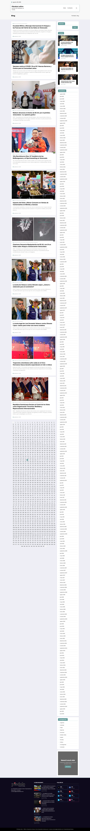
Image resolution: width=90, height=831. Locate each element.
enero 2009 (62, 548)
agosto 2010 (62, 509)
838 (37, 508)
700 (51, 493)
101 (39, 431)
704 (18, 495)
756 (13, 501)
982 (37, 523)
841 (44, 508)
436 (23, 467)
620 (32, 486)
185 (25, 441)
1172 (18, 544)
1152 (13, 542)
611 (54, 484)
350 (32, 458)
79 (30, 430)
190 (37, 441)
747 (35, 499)
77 (25, 430)
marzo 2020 (62, 256)
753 (49, 499)
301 (44, 452)
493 (30, 473)
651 (20, 490)
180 (13, 441)
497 (39, 473)
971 (54, 522)
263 (39, 448)
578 (18, 482)
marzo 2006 (62, 606)
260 (32, 448)
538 (51, 476)
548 (32, 478)
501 (49, 473)
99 (34, 431)
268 (51, 448)
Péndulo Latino (17, 6)
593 (54, 482)
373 (44, 460)
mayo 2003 (62, 687)
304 (51, 452)
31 (44, 424)
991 (16, 525)
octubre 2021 (62, 227)
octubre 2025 (63, 118)
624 (42, 486)
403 (30, 463)
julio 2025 (62, 125)
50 (47, 426)
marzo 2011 (62, 492)
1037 (39, 529)
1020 (42, 527)
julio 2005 (62, 623)
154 (37, 437)
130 (23, 435)
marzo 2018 (62, 293)
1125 (35, 538)
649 (16, 490)
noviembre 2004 (63, 643)
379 (16, 461)
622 (37, 486)
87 (49, 430)
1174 (23, 544)
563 (25, 480)
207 (35, 443)
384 (27, 461)
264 (42, 448)
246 (42, 446)
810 (13, 507)
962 (32, 522)
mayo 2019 (62, 269)
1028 (18, 529)
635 (25, 488)
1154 (18, 542)
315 (35, 454)
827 (54, 507)
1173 (20, 544)
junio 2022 (62, 215)
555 (49, 478)
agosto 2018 (62, 283)
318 (42, 454)
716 (47, 495)
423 (35, 465)
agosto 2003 (62, 679)
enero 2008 (62, 565)
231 (49, 445)
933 (49, 518)
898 (51, 514)
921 (20, 518)
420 (27, 465)
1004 (47, 525)
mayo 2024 (62, 159)
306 (13, 454)
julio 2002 (62, 711)
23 (25, 424)
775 (16, 503)
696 (42, 493)
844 (51, 508)
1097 (54, 535)
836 (32, 508)
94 (23, 431)
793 (16, 505)
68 (47, 428)
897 (49, 514)
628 (51, 486)
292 (23, 452)
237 (20, 446)
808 (51, 505)
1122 (27, 538)
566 (32, 480)
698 (47, 493)
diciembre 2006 (63, 585)
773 (54, 501)
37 (15, 426)
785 (39, 503)
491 (25, 473)
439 (30, 467)
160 (51, 437)
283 (44, 450)
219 (20, 445)
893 (39, 514)
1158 (27, 542)
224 (32, 445)
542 (18, 478)
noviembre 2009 (63, 529)
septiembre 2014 (63, 393)
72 (13, 430)
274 (23, 450)
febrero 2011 (62, 495)
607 (44, 484)
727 (30, 497)
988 (51, 523)
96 (27, 431)
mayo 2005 (62, 628)
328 (23, 456)
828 (13, 508)
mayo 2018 (62, 288)
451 (16, 469)
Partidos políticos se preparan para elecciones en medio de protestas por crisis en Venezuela (48, 787)
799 (30, 505)
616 (23, 486)
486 (13, 473)
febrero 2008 (62, 563)
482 (47, 471)
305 (54, 452)
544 (23, 478)
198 (13, 443)
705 (20, 495)
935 (54, 518)
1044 (13, 531)
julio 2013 (61, 427)
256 (23, 448)
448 (51, 467)
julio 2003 (62, 682)
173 (39, 439)
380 (18, 461)
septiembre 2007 (63, 572)
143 (54, 435)
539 (54, 476)
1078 (51, 533)
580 (23, 482)
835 (30, 508)
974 (18, 523)
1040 (47, 529)
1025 (54, 527)
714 (42, 495)
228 (42, 445)
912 (42, 516)
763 (30, 501)
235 (16, 446)
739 (16, 499)
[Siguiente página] (45, 546)
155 (39, 437)
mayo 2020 (62, 252)
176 (47, 439)
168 (27, 439)
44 (32, 426)
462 (42, 469)
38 (18, 426)
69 (49, 428)
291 (20, 452)
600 (27, 484)
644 (47, 488)
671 (25, 491)
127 (16, 435)
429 (49, 465)
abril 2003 (62, 689)
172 (37, 439)
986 (47, 523)
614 (18, 486)
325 (16, 456)
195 (49, 441)
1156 (23, 542)
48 (42, 426)
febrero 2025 (62, 137)
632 (18, 488)
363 (20, 460)
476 (32, 471)
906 (27, 516)
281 (39, 450)
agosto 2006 (62, 594)
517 (44, 475)
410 (47, 463)
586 (37, 482)
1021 (44, 527)
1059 (49, 531)
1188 (21, 546)
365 (25, 460)
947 (39, 520)
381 (20, 461)
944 (32, 520)
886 (23, 514)
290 (18, 452)
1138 (23, 540)
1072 (37, 533)
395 (54, 461)
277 (30, 450)
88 (51, 430)
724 (23, 497)
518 (47, 475)
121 (44, 433)
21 (20, 424)
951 (49, 520)
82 (37, 430)
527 (25, 476)
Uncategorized (63, 744)
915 (49, 516)
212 (47, 443)
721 (16, 497)
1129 (44, 538)
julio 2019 (61, 264)
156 (42, 437)
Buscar (61, 23)
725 (25, 497)
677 (39, 491)
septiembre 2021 (63, 230)
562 (23, 480)
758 (18, 501)
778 (23, 503)
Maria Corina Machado (18, 23)
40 (23, 426)
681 (49, 491)
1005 (49, 525)
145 (16, 437)
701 (54, 493)
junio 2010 (62, 514)
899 (54, 514)
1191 (29, 546)
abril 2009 (62, 543)
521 (54, 475)
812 (18, 507)
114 (27, 433)
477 (35, 471)
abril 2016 (62, 349)
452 (18, 469)
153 (35, 437)
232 (51, 445)
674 (32, 491)
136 (37, 435)
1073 (39, 533)
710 (32, 495)
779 (25, 503)
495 (35, 473)
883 (16, 514)
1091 (39, 535)
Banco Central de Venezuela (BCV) (20, 200)
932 (47, 518)
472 (23, 471)
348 (27, 458)
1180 (37, 544)
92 (18, 431)
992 (18, 525)
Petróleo (62, 739)
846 (13, 510)
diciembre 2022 (63, 201)
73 (15, 430)
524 (18, 476)
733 (44, 497)
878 (47, 512)
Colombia (20, 360)
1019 (39, 527)
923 (25, 518)
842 (47, 508)
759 (20, 501)
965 (39, 522)
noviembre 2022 (63, 203)
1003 (44, 525)
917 (54, 516)
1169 (54, 542)
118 (37, 433)
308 (18, 454)
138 (42, 435)
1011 (20, 527)
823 (44, 507)
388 (37, 461)
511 (30, 475)
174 (42, 439)
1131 (49, 538)
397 (16, 463)
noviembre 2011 (63, 475)
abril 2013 (62, 434)
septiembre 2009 (63, 534)
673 (30, 491)
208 (37, 443)
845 (54, 508)
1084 (23, 535)
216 (13, 445)
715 (44, 495)
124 (51, 433)
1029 (20, 529)
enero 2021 (62, 242)
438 (27, 467)
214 (51, 443)
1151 (54, 540)
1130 (47, 538)
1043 (54, 529)
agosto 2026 (62, 94)
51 (49, 426)
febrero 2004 (63, 665)
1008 (13, 527)
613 (16, 486)
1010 (18, 527)
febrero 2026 (62, 108)
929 (39, 518)
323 (54, 454)
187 (30, 441)
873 (35, 512)
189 (35, 441)
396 (13, 463)
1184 (47, 544)
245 (39, 446)
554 (47, 478)
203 (25, 443)
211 (44, 443)
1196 (41, 546)
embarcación (20, 242)
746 (32, 499)
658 (37, 490)
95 (25, 431)
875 (39, 512)
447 (49, 467)
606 (42, 484)
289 (16, 452)
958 (23, 522)
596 (18, 484)
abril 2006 (62, 604)
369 (35, 460)
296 (32, 452)
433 (16, 467)
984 (42, 523)
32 (46, 424)
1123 (30, 538)
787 (44, 503)
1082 (18, 535)
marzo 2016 (62, 351)
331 (30, 456)
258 (27, 448)
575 (54, 480)
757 (16, 501)
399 (20, 463)
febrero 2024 (62, 167)
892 (37, 514)
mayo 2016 (62, 346)
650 (18, 490)
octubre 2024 (63, 147)
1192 (31, 546)
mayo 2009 (62, 541)
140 (47, 435)
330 (27, 456)
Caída (15, 360)
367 (30, 460)
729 (35, 497)
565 (30, 480)
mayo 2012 (62, 461)
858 (42, 510)
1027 (16, 529)
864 (13, 512)
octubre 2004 (63, 645)
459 (35, 469)
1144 (37, 540)
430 (51, 465)
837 (35, 508)
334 (37, 456)
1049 (25, 531)
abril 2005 (62, 631)
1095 (49, 535)
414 (13, 465)
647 (54, 488)
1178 (32, 544)
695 (39, 493)
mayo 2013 (62, 431)
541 (16, 478)
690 (27, 493)
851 (25, 510)
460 (37, 469)
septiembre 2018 (63, 281)
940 (23, 520)
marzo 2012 (62, 465)
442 (37, 467)
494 (32, 473)
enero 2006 (62, 611)
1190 (26, 546)
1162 (37, 542)
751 (44, 499)
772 (51, 501)
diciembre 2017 (63, 300)
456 (27, 469)
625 (44, 486)
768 (42, 501)
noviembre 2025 (63, 116)
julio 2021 (61, 235)
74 (18, 430)
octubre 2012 (62, 448)
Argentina (62, 722)
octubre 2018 (62, 278)
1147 (44, 540)
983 (39, 523)
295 (30, 452)
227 (39, 445)
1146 (42, 540)
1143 (35, 540)
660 (42, 490)
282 (42, 450)
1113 (49, 537)
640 (37, 488)
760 (23, 501)
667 (16, 491)
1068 (27, 533)
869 (25, 512)
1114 (51, 537)
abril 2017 (62, 320)
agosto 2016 (62, 339)
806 (47, 505)
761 (25, 501)
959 (25, 522)
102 (42, 431)
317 (39, 454)
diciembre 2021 (63, 222)
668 (18, 491)
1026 (13, 529)
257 (25, 448)
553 (44, 478)
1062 (13, 533)
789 (49, 503)
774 (13, 503)
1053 (35, 531)
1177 (30, 544)
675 (35, 491)
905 (25, 516)
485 (54, 471)
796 (23, 505)
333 (35, 456)
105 (49, 431)
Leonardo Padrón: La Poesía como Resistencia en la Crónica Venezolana (48, 802)
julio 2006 (62, 597)
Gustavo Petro (16, 282)
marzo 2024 (62, 164)
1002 (42, 525)
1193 (33, 546)
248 (47, 446)
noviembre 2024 (63, 145)
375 (49, 460)
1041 (49, 529)
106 (51, 431)
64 (37, 428)
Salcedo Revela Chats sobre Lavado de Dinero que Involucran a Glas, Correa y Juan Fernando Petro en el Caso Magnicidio (68, 82)
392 (47, 461)
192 (42, 441)
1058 (47, 531)
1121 (25, 538)
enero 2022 (62, 220)
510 (27, 475)
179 (54, 439)
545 (25, 478)
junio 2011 (62, 485)
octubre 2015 (62, 361)
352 (37, 458)
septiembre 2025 (63, 120)
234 (13, 446)
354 (42, 458)
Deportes (62, 730)
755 (54, 499)
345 (20, 458)
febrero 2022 (62, 218)
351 (35, 458)
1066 (23, 533)
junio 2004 (62, 655)
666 (13, 491)
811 (15, 507)
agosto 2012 (62, 453)
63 (34, 428)
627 (49, 486)
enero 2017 (62, 327)
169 (30, 439)
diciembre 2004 (63, 640)
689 (25, 493)
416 (18, 465)
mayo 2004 (62, 657)
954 (13, 522)
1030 (23, 529)
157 (44, 437)
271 (16, 450)
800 (32, 505)
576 (13, 482)
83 (39, 430)
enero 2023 (62, 198)
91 (15, 431)
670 (23, 491)
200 (18, 443)
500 (47, 473)
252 (13, 448)
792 (13, 505)
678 (42, 491)
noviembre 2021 (63, 225)
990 (13, 525)
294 (27, 452)
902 (18, 516)
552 (42, 478)
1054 (37, 531)
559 (16, 480)
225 (35, 445)
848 (18, 510)
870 (27, 512)
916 (51, 516)
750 (42, 499)
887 (25, 514)
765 (35, 501)
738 (13, 499)
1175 (25, 544)
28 (37, 424)
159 (49, 437)
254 (18, 448)
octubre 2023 (63, 176)
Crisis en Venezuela (17, 110)
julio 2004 (62, 653)
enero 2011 (62, 497)
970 (51, 522)
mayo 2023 (62, 188)
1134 (13, 540)
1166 (47, 542)
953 (54, 520)
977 (25, 523)
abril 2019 (62, 271)
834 (27, 508)
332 (32, 456)
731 (39, 497)
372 (42, 460)
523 (16, 476)
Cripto (61, 727)
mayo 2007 (62, 577)
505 (16, 475)
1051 (30, 531)
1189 (24, 546)
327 (20, 456)
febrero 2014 (62, 410)
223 (30, 445)
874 (37, 512)
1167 (49, 542)
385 (30, 461)
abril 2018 (62, 291)
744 (27, 499)
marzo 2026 (62, 106)
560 (18, 480)
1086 (27, 535)
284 (47, 450)
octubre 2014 (62, 390)
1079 (54, 533)
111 (20, 433)
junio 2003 (62, 684)
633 (20, 488)
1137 (20, 540)
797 (25, 505)
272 (18, 450)
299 (39, 452)
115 (30, 433)
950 (47, 520)
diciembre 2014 (63, 385)
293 (25, 452)
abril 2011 (62, 490)
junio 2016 (62, 344)
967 (44, 522)
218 (18, 445)
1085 (25, 535)
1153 (16, 542)
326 (18, 456)
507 (20, 475)
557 (54, 478)
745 (30, 499)
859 (44, 510)
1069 (30, 533)
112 (22, 433)
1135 (16, 540)
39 (20, 426)
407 (39, 463)
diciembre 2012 (63, 444)
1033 (30, 529)
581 (25, 482)
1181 (39, 544)
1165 (44, 542)
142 (51, 435)
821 (39, 507)
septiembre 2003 (63, 677)
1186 (51, 544)
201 (20, 443)
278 (32, 450)
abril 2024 (62, 162)
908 (32, 516)
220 (23, 445)
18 (13, 424)
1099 (16, 537)
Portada (74, 15)
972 (13, 523)
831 (20, 508)
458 (32, 469)
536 (47, 476)
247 (44, 446)
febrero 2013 (62, 439)
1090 (37, 535)
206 (32, 443)
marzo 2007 (62, 580)
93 (20, 431)
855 (35, 510)
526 (23, 476)
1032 (27, 529)
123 (49, 433)
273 (20, 450)
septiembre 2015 (63, 363)
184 (23, 441)
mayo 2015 (62, 373)
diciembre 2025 (63, 113)
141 (49, 435)
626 (47, 486)
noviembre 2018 (63, 276)
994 (23, 525)
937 (16, 520)
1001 (39, 525)
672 (27, 491)
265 (44, 448)
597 (20, 484)
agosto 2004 (62, 650)
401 (25, 463)
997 (30, 525)
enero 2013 (62, 441)
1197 (43, 546)
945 (35, 520)
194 (47, 441)
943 (30, 520)
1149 (49, 540)
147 (20, 437)
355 (44, 458)
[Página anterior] (13, 422)
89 (54, 430)
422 (32, 465)
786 (42, 503)
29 (39, 424)
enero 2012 (62, 470)
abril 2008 (62, 558)
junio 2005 (62, 626)
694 (37, 493)
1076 (47, 533)
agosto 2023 (62, 181)
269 (54, 448)
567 (35, 480)
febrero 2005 (62, 636)
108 (13, 433)
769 (44, 501)
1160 (32, 542)
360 (13, 460)
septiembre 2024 (63, 150)
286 (51, 450)
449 (54, 467)
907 (30, 516)
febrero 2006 (62, 609)
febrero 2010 (62, 524)
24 (27, 424)
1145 (39, 540)
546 (27, 478)
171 (35, 439)
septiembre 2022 (63, 208)
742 (23, 499)
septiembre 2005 (63, 619)
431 (54, 465)
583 (30, 482)
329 (25, 456)
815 (25, 507)
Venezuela (32, 110)
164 (18, 439)
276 (27, 450)
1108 (37, 537)
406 (37, 463)
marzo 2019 (62, 274)
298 (37, 452)
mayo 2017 (62, 317)
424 (37, 465)
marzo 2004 (62, 662)
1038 (42, 529)
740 (18, 499)
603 (35, 484)
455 (25, 469)
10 (37, 422)
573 (49, 480)
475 (30, 471)
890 (32, 514)
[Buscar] (76, 8)
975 (20, 523)
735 (49, 497)
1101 (20, 537)
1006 (51, 525)
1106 (32, 537)
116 (32, 433)
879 (49, 512)
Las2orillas (21, 282)
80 (32, 430)
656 (32, 490)
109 (16, 433)
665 (54, 490)
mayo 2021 (62, 239)
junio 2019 (62, 266)
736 (51, 497)
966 (42, 522)
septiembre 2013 (63, 422)
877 (44, 512)
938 (18, 520)
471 (20, 471)
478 (37, 471)
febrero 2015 (62, 380)
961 (30, 522)
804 (42, 505)
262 (37, 448)
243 (35, 446)
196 (51, 441)
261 (35, 448)
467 (54, 469)
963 (35, 522)
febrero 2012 (62, 468)
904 (23, 516)
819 (35, 507)
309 (20, 454)
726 (27, 497)
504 (13, 475)
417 (20, 465)
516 (42, 475)
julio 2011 (61, 483)
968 (47, 522)
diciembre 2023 (63, 171)
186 (27, 441)
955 (16, 522)
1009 (16, 527)
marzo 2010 (62, 521)
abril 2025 (62, 133)
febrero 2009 (62, 546)
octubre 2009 (63, 531)
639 (35, 488)
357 (49, 458)
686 (18, 493)
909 (35, 516)
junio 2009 (62, 538)
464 (47, 469)
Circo (17, 360)
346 (23, 458)
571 (44, 480)
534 (42, 476)
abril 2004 (62, 660)
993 (20, 525)
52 (51, 426)
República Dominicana (35, 402)
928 (37, 518)
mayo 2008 (62, 555)
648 (13, 490)
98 (32, 431)
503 (54, 473)
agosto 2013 (62, 424)
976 (23, 523)
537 (49, 476)
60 (27, 428)
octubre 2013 (62, 419)
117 (35, 433)
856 (37, 510)
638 (32, 488)
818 (32, 507)
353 (39, 458)
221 (25, 445)
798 (27, 505)
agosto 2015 (62, 366)
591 (49, 482)
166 (23, 439)
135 (35, 435)
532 (37, 476)
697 (44, 493)
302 (47, 452)
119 (39, 433)
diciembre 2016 (63, 329)
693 (35, 493)
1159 (30, 542)
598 (23, 484)
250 (51, 446)
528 (27, 476)
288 (13, 452)
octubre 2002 (63, 704)
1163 (39, 542)
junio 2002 (62, 713)
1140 (27, 540)
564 (27, 480)
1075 (44, 533)
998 (32, 525)
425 (39, 465)
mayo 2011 (62, 487)
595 (16, 484)
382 (23, 461)
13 (44, 422)
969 (49, 522)
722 (18, 497)
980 (32, 523)
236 (18, 446)
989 (54, 523)
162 (13, 439)
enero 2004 (62, 667)
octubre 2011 (62, 478)
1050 (27, 531)
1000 (37, 525)
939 (20, 520)
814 (23, 507)
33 (49, 424)
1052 (32, 531)
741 (20, 499)
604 (37, 484)
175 (44, 439)
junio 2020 (62, 249)
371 (39, 460)
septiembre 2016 (63, 337)
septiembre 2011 (63, 480)
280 (37, 450)
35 (54, 424)
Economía (62, 732)
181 (15, 441)
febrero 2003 (62, 694)
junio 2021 (62, 237)
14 (46, 422)
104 (47, 431)
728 (32, 497)
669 (20, 491)
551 (39, 478)
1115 (54, 537)
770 (47, 501)
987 (49, 523)
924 (27, 518)
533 (39, 476)
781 (30, 503)
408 (42, 463)
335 (39, 456)
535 (44, 476)
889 (30, 514)
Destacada (23, 110)
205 (30, 443)
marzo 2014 (62, 407)
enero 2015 (62, 383)
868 (23, 512)
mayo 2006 (62, 602)
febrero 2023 (62, 196)
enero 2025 (62, 140)
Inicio (64, 8)
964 (37, 522)
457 (30, 469)
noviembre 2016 (63, 332)
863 (54, 510)
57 (20, 428)
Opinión (61, 737)
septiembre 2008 (63, 551)
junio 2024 (62, 157)
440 (32, 467)
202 (23, 443)
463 (44, 469)
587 (39, 482)
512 (32, 475)
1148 (47, 540)
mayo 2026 (62, 101)
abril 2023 (62, 191)
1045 (16, 531)
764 (32, 501)
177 (49, 439)
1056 (42, 531)
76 (23, 430)
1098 (13, 537)
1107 (35, 537)
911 (39, 516)
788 (47, 503)
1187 (54, 544)
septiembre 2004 (63, 648)
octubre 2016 (62, 334)
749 (39, 499)
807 (49, 505)
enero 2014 (62, 412)
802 (37, 505)
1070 (32, 533)
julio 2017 (62, 312)
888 (27, 514)
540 (13, 478)
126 (13, 435)
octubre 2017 (62, 305)
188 (32, 441)
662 (47, 490)
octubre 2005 (63, 616)
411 (49, 463)
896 (47, 514)
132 (27, 435)
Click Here (68, 766)
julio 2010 (62, 512)
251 (54, 446)
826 (51, 507)
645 (49, 488)
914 (47, 516)
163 (16, 439)
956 (18, 522)
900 (13, 516)
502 (51, 473)
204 (27, 443)
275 (25, 450)
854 (32, 510)
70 (51, 428)
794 (18, 505)
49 (44, 426)
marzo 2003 (62, 692)
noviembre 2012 (63, 446)
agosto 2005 (62, 621)
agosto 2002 (62, 709)
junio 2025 (62, 128)
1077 (49, 533)
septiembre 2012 (63, 451)
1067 (25, 533)
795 (20, 505)
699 (49, 493)
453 (20, 469)
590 (47, 482)
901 (16, 516)
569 (39, 480)
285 (49, 450)
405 (35, 463)
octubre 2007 (63, 570)
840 (42, 508)
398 (18, 463)
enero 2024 (62, 169)
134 (32, 435)
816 (27, 507)
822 (42, 507)
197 (54, 441)
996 (27, 525)
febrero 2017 (62, 325)
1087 (30, 535)
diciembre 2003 (63, 670)
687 (20, 493)
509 (25, 475)
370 (37, 460)
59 (25, 428)
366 (27, 460)
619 (30, 486)
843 (49, 508)
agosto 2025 (62, 123)
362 (18, 460)
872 (32, 512)
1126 (37, 538)
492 (27, 473)
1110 (42, 537)
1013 (25, 527)
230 (47, 445)
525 (20, 476)
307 (16, 454)
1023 (49, 527)
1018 (37, 527)
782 (32, 503)
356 (47, 458)
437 (25, 467)
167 (25, 439)
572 (47, 480)
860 (47, 510)
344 (18, 458)
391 (44, 461)
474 (27, 471)
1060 (51, 531)
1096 (51, 535)
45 (35, 426)
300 (42, 452)
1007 (54, 525)
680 (47, 491)
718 (51, 495)
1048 (23, 531)
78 (27, 430)
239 (25, 446)
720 (13, 497)
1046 (18, 531)
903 (20, 516)
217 (16, 445)
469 (16, 471)
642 (42, 488)
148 (23, 437)
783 (35, 503)
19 (15, 424)
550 (37, 478)
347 (25, 458)
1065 (20, 533)
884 (18, 514)
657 (35, 490)
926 (32, 518)
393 (49, 461)
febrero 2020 (62, 259)
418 (23, 465)
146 (18, 437)
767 (39, 501)
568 (37, 480)
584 (32, 482)
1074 (42, 533)
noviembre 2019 (63, 261)
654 (27, 490)
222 (27, 445)
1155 (20, 542)
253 (16, 448)
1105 (30, 537)
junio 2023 (62, 186)
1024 (51, 527)
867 (20, 512)
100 (37, 431)
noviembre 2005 (63, 614)
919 (16, 518)
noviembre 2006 (63, 587)
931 (44, 518)
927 (35, 518)
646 (51, 488)
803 (39, 505)
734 (47, 497)
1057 (44, 531)
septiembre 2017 (63, 308)
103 (44, 431)
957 (20, 522)
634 (23, 488)
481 (44, 471)
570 (42, 480)
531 (35, 476)
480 (42, 471)
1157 (25, 542)
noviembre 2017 (63, 303)
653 (25, 490)
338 (47, 456)
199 (16, 443)
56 (18, 428)
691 (30, 493)
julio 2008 (62, 553)
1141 (30, 540)
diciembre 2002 (63, 699)
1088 (32, 535)
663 (49, 490)
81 (34, 430)
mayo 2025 (62, 130)
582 (27, 482)
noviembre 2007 (63, 568)
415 (16, 465)
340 (51, 456)
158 (47, 437)
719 (54, 495)
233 (54, 445)
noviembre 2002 (63, 701)
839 (39, 508)
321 (49, 454)
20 (18, 424)
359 (54, 458)
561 (20, 480)
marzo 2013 (62, 436)
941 (25, 520)
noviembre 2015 (63, 359)
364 (23, 460)
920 (18, 518)
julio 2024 (62, 154)
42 (27, 426)
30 (42, 424)
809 (54, 505)
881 (54, 512)
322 (51, 454)
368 (32, 460)
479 (39, 471)
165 (20, 439)
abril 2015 (62, 376)
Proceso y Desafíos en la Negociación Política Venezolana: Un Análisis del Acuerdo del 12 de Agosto (67, 43)
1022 (47, 527)
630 (13, 488)
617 (25, 486)
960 (27, 522)
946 (37, 520)
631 (16, 488)
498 (42, 473)
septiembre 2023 (63, 179)
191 (39, 441)
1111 (44, 537)
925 (30, 518)
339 (49, 456)
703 (16, 495)
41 (25, 426)
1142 (32, 540)
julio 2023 (62, 184)
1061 (54, 531)
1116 (13, 538)
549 (35, 478)
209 (39, 443)
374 (47, 460)
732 (42, 497)
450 (13, 469)
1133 (54, 538)
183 (20, 441)
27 (34, 424)
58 (23, 428)
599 (25, 484)
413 (54, 463)
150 (27, 437)
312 (27, 454)
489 (20, 473)
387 (35, 461)
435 (20, 467)
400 (23, 463)
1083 (20, 535)
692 (32, 493)
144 (13, 437)
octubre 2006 (63, 589)
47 (39, 426)
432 (13, 467)
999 (35, 525)
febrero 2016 (62, 354)
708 (27, 495)
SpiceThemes (70, 829)
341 (54, 456)
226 (37, 445)
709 (30, 495)
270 (13, 450)
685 (16, 493)
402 (27, 463)
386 (32, 461)
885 (20, 514)
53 (54, 426)
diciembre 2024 (63, 142)
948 (42, 520)
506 (18, 475)
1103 (25, 537)
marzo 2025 (62, 135)
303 (49, 452)
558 (13, 480)
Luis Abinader (23, 402)
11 (39, 422)
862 (51, 510)
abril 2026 (62, 103)
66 (42, 428)
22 (22, 424)
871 (30, 512)
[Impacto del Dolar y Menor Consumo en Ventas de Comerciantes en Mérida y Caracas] (33, 185)
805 (44, 505)
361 (16, 460)
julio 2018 (62, 286)
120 (42, 433)
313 (30, 454)
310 (23, 454)
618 (27, 486)
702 (13, 495)
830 (18, 508)
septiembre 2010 (63, 507)
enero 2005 (62, 638)
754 (51, 499)
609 (49, 484)
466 (51, 469)
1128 (42, 538)
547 (30, 478)
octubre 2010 (62, 504)
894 (42, 514)
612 (13, 486)
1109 (39, 537)
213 (49, 443)
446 (47, 467)
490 (23, 473)
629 (54, 486)
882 (13, 514)
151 (30, 437)
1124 (32, 538)
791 (54, 503)
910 (37, 516)
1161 (35, 542)
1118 (18, 538)
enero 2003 (62, 696)
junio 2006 (62, 599)
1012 (23, 527)
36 (13, 426)
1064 (18, 533)
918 (13, 518)
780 (27, 503)
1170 (13, 544)
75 (20, 430)
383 (25, 461)
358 (51, 458)
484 (51, 471)
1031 (25, 529)
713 (39, 495)
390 (42, 461)
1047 (20, 531)
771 (49, 501)
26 (32, 424)
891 (35, 514)
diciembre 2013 (63, 414)
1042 (51, 529)
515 (39, 475)
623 (39, 486)
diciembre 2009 (63, 526)
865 (16, 512)
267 (49, 448)
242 (32, 446)
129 (20, 435)
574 (51, 480)
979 (30, 523)
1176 (27, 544)
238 (23, 446)
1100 (18, 537)
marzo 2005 (62, 633)
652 (23, 490)
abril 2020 (62, 254)
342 (13, 458)
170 (32, 439)
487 (16, 473)
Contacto (69, 8)
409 (44, 463)
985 (44, 523)
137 (39, 435)
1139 (25, 540)
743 (25, 499)
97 (30, 431)
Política (61, 742)
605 (39, 484)
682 (51, 491)
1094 (47, 535)
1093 (44, 535)
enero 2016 (62, 356)
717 (49, 495)
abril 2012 (62, 463)
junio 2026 (62, 99)
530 (32, 476)
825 (49, 507)
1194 (36, 546)
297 (35, 452)
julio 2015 (62, 368)
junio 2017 (62, 315)
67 (44, 428)
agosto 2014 (62, 395)
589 (44, 482)
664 (51, 490)
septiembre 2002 (63, 706)
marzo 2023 (62, 193)
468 (13, 471)
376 (51, 460)
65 (39, 428)
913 (44, 516)
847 (16, 510)
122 (47, 433)
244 (37, 446)
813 (20, 507)
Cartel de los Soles (17, 402)
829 (16, 508)
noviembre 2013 (63, 417)
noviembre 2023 (63, 174)
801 (35, 505)
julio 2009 (62, 536)
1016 (32, 527)
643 (44, 488)
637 (30, 488)
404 (32, 463)
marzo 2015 (62, 378)
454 (23, 469)
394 (51, 461)
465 (49, 469)
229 (44, 445)
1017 (35, 527)
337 (44, 456)
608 (47, 484)
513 (35, 475)
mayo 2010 (62, 517)
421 (30, 465)
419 (25, 465)
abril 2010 (62, 519)
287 (54, 450)
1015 (30, 527)
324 (13, 456)
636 (27, 488)
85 (44, 430)
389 (39, 461)
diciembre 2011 (63, 473)
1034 (32, 529)
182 (18, 441)
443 (39, 467)
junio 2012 (62, 458)
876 (42, 512)
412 (51, 463)
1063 (16, 533)
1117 (16, 538)
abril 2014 (62, 405)
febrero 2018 (62, 295)
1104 (27, 537)
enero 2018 (62, 298)
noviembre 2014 (63, 388)
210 (42, 443)
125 (54, 433)
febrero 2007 (62, 582)
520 (51, 475)
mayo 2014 (62, 402)
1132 (51, 538)
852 (27, 510)
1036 (37, 529)
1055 (39, 531)
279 (35, 450)
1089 (35, 535)
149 (25, 437)
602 (32, 484)
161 (54, 437)
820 (37, 507)
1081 (16, 535)
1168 (51, 542)
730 (37, 497)
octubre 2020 (63, 244)
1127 (39, 538)
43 (30, 426)
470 (18, 471)
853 (30, 510)
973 (16, 523)
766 (37, 501)
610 (51, 484)
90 (13, 431)
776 (18, 503)
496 (37, 473)
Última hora (28, 360)
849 (20, 510)
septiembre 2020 (63, 247)
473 (25, 471)
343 (16, 458)
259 (30, 448)
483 (49, 471)
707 (25, 495)
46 (37, 426)
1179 (35, 544)
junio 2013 (62, 429)
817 (30, 507)
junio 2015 (62, 371)
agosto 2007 (62, 575)
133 (30, 435)
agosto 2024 (62, 152)
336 (42, 456)
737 (54, 497)
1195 (38, 546)
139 (44, 435)
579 (20, 482)
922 (23, 518)
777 (20, 503)
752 (47, 499)
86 (47, 430)
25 (30, 424)
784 (37, 503)
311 (25, 454)
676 (37, 491)
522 (13, 476)
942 (27, 520)
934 (51, 518)
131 (25, 435)
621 (35, 486)
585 (35, 482)
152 (32, 437)
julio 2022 (62, 213)
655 (30, 490)
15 (49, 422)
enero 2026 (62, 111)
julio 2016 (62, 342)
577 (16, 482)
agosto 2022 (62, 210)
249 (49, 446)
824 (47, 507)
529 (30, 476)
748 (37, 499)
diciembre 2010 (63, 500)
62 (32, 428)
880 (51, 512)
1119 (20, 538)
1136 (18, 540)
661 (44, 490)
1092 (42, 535)
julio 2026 (62, 96)
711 (35, 495)
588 (42, 482)
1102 (23, 537)
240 (27, 446)
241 (30, 446)
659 (39, 490)
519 (49, 475)
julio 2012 (61, 456)
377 (54, 460)
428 (47, 465)
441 (35, 467)
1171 (16, 544)
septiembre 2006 (63, 592)
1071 (35, 533)
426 (42, 465)
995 (25, 525)
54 (13, 428)
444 (42, 467)
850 (23, 510)
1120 (23, 538)
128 (18, 435)
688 (23, 493)
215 (54, 443)
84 (42, 430)
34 (51, 424)
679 (44, 491)
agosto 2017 (62, 310)
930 (42, 518)
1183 (44, 544)
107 (54, 431)
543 (20, 478)
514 (37, 475)
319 (44, 454)
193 (44, 441)
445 (44, 467)
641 (39, 488)
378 (13, 461)
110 (18, 433)
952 (51, 520)
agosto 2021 (62, 232)
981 (35, 523)
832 (23, 508)
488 (18, 473)
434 (18, 467)
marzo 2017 (62, 322)
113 (25, 433)
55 (15, 428)
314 (32, 454)
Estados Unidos (25, 242)
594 (13, 484)
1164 (42, 542)
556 (51, 478)
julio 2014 (62, 397)
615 (20, 486)
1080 (13, 535)
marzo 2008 (62, 560)
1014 (27, 527)
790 (51, 503)
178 (51, 439)
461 (39, 469)
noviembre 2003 (63, 672)
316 (37, 454)
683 (54, 491)
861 (49, 510)
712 (37, 495)
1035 (35, 529)
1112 (47, 537)
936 (13, 520)
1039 (44, 529)
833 (25, 508)
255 (20, 448)
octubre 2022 (63, 205)
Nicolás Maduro (24, 23)
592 (51, 482)
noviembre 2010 (63, 502)
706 (23, 495)
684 (13, 493)
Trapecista (24, 360)
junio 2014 (62, 400)
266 (47, 448)
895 (44, 514)
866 (18, 512)
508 (23, 475)
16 (51, 422)
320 (47, 454)
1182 (42, 544)
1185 (49, 544)
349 (30, 458)
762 (27, 501)
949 (44, 520)
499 (44, 473)
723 (20, 497)
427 (44, 465)
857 (39, 510)
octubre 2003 (63, 675)
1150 (51, 540)
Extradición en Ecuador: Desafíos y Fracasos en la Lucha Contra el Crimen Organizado (48, 795)
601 (30, 484)
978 (27, 523)
